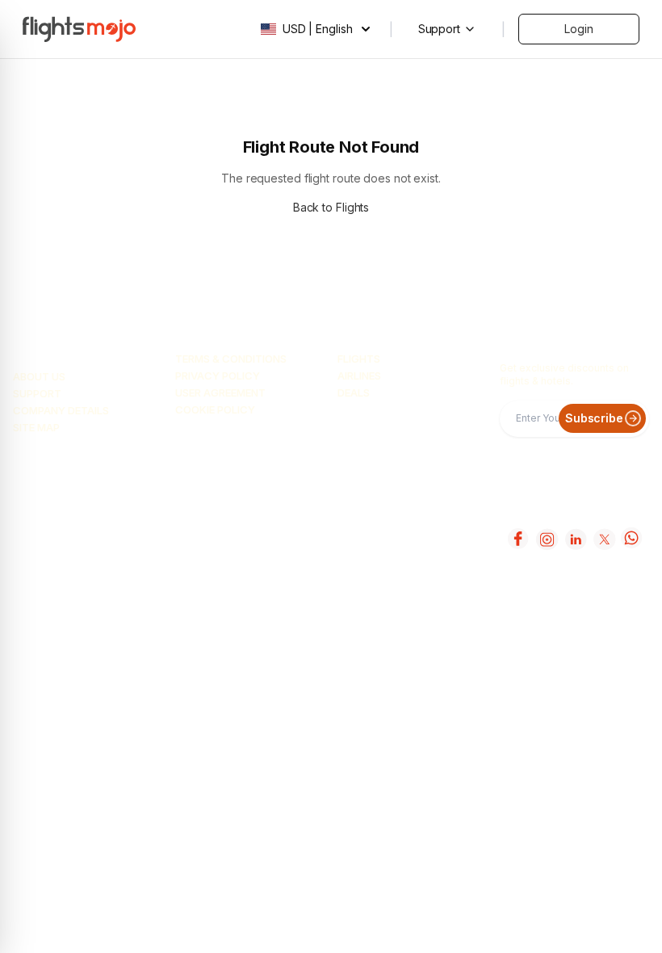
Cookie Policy (215, 409)
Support (37, 393)
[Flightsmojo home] (79, 29)
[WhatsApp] (631, 538)
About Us (39, 376)
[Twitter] (602, 538)
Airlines (359, 375)
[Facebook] (517, 538)
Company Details (61, 410)
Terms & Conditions (231, 358)
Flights (358, 358)
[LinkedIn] (574, 538)
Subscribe (594, 418)
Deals (353, 392)
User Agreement (220, 392)
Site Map (36, 427)
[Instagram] (545, 538)
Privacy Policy (217, 375)
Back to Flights (331, 207)
